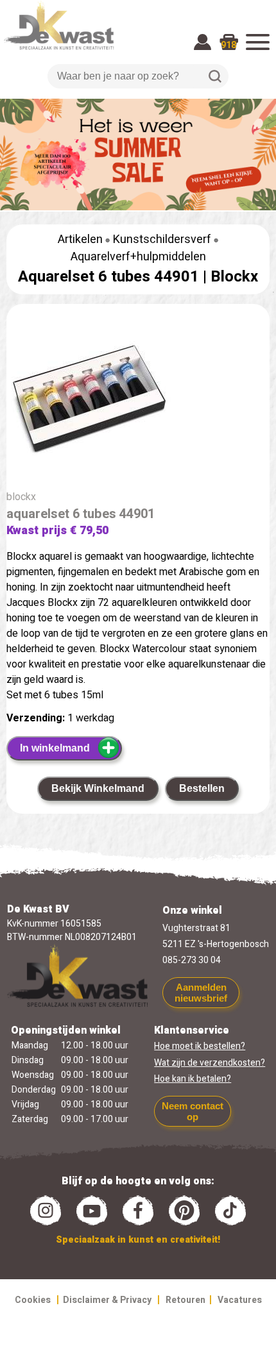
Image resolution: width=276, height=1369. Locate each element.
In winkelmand (55, 748)
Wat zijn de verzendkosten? (209, 1063)
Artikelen (80, 239)
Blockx (234, 276)
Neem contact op (192, 1111)
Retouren (185, 1300)
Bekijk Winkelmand (97, 788)
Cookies (33, 1300)
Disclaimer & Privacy (107, 1300)
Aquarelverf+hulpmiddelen (138, 256)
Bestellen (202, 788)
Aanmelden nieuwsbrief (201, 993)
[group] (138, 404)
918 (228, 45)
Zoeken (215, 76)
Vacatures (240, 1300)
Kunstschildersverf (162, 239)
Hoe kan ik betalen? (192, 1079)
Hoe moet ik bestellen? (199, 1046)
